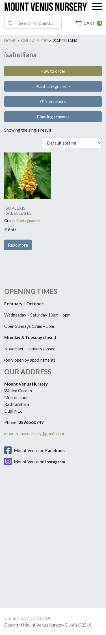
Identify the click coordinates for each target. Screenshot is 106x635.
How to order (53, 71)
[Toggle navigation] (97, 6)
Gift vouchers (53, 101)
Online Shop (15, 618)
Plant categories (51, 86)
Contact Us (40, 618)
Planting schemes (53, 116)
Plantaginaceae (28, 220)
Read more (18, 244)
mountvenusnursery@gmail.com (34, 433)
